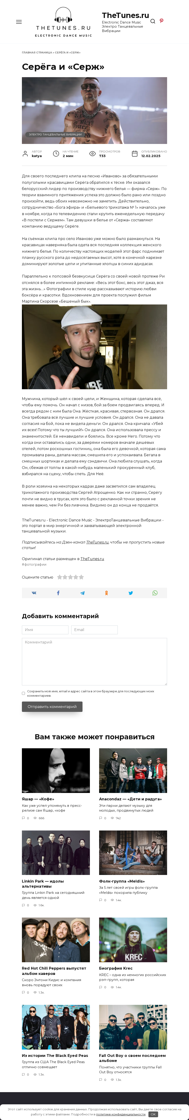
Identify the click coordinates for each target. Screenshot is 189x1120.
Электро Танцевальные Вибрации (55, 134)
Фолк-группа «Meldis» (122, 881)
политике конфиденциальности (120, 1114)
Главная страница (37, 52)
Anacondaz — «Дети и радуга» (130, 799)
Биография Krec (116, 968)
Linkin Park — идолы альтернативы (43, 883)
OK (153, 1114)
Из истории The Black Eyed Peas (55, 1055)
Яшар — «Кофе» (38, 799)
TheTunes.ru (125, 15)
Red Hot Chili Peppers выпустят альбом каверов (54, 971)
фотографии (35, 564)
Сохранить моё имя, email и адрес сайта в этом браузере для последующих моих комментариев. (90, 693)
